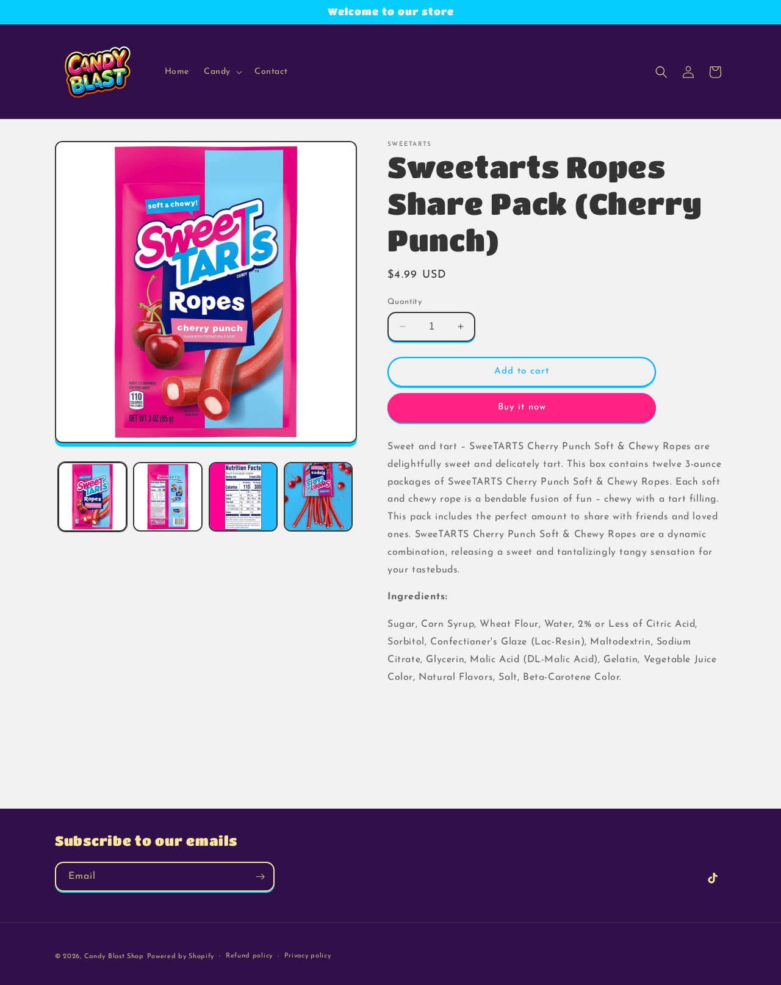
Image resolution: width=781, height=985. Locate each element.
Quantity (404, 302)
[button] (221, 72)
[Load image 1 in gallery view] (92, 496)
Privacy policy (307, 956)
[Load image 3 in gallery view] (243, 496)
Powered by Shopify (181, 956)
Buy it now (522, 407)
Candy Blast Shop (114, 956)
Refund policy (249, 956)
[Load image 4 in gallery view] (318, 496)
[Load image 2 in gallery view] (167, 496)
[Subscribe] (260, 877)
